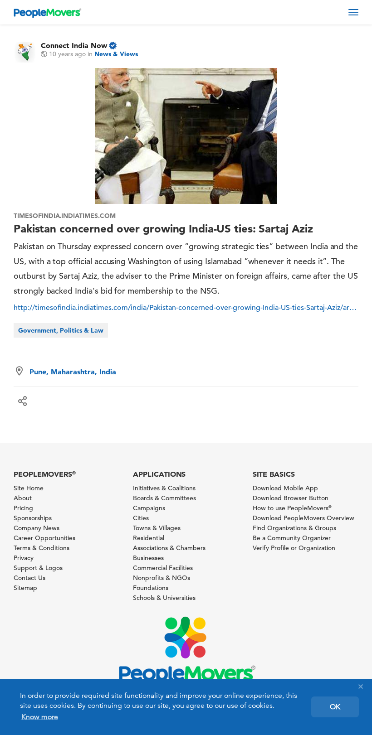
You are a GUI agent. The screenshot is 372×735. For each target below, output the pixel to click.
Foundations (150, 588)
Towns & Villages (157, 528)
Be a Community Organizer (292, 538)
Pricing (23, 508)
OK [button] (335, 706)
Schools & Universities (164, 598)
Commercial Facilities (163, 568)
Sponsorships (33, 518)
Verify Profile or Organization (294, 548)
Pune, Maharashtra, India (72, 371)
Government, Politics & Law (60, 330)
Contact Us (29, 578)
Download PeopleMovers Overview (303, 518)
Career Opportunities (44, 538)
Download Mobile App (285, 488)
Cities (141, 518)
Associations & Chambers (169, 548)
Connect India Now (74, 45)
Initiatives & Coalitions (164, 488)
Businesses (148, 558)
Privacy (24, 558)
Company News (36, 528)
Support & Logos (38, 568)
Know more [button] (39, 716)
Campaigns (149, 508)
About (23, 498)
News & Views (116, 54)
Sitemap (25, 588)
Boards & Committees (164, 498)
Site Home (29, 488)
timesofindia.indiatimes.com (65, 216)
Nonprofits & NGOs (161, 578)
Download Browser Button (290, 498)
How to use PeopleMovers (292, 508)
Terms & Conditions (41, 548)
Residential (148, 538)
